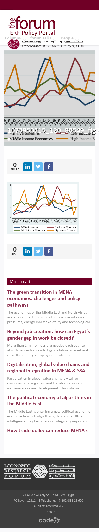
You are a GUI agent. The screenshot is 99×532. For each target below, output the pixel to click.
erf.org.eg (49, 511)
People (67, 38)
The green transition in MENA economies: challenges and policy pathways (43, 299)
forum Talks (40, 38)
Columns (13, 38)
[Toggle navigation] (6, 5)
